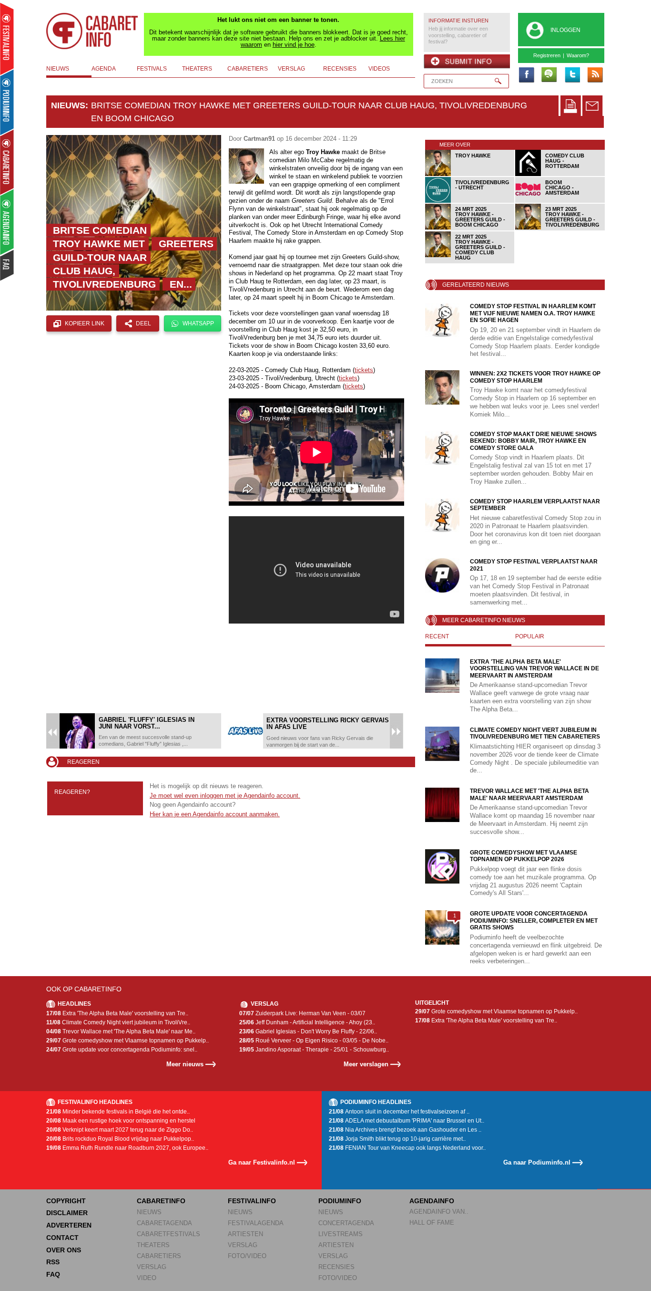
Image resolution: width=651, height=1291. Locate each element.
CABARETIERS (159, 1256)
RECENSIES (336, 1266)
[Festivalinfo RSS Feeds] (595, 75)
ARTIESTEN (245, 1234)
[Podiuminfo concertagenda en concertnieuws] (7, 102)
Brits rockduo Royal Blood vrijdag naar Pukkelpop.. (120, 1139)
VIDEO (146, 1277)
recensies (339, 68)
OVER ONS (63, 1250)
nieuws (57, 68)
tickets (364, 370)
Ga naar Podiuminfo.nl (536, 1162)
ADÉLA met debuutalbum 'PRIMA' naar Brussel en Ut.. (406, 1121)
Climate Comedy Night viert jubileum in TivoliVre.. (118, 1022)
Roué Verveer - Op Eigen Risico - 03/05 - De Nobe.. (313, 1040)
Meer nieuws (184, 1064)
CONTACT (62, 1237)
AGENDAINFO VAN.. (438, 1211)
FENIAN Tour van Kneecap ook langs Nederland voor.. (407, 1148)
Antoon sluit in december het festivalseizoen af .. (399, 1111)
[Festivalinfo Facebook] (526, 75)
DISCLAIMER (67, 1213)
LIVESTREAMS (340, 1234)
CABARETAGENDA (164, 1223)
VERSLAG (151, 1266)
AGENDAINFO (431, 1201)
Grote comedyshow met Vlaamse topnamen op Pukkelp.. (127, 1040)
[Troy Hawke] (470, 174)
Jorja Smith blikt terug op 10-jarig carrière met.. (397, 1139)
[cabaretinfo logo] (92, 31)
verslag (291, 68)
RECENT (437, 636)
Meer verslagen (366, 1064)
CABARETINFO (161, 1201)
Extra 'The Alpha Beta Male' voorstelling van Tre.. (117, 1013)
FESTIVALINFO (252, 1201)
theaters (197, 68)
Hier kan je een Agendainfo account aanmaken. (215, 814)
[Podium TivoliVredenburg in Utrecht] (470, 201)
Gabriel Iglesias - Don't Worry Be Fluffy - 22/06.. (308, 1031)
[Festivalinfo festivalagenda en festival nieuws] (7, 38)
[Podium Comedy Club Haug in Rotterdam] (560, 174)
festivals (152, 68)
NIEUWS (149, 1212)
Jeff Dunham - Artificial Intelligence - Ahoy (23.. (307, 1022)
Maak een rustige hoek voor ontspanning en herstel (120, 1121)
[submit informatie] (467, 61)
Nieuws (68, 105)
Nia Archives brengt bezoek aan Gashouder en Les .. (405, 1130)
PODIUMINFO (339, 1201)
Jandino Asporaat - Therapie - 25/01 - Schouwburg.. (314, 1049)
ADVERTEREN (69, 1225)
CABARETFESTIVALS (168, 1234)
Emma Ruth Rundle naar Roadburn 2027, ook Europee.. (127, 1148)
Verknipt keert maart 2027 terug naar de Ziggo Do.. (119, 1130)
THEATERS (153, 1245)
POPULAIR (529, 636)
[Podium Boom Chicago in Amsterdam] (560, 201)
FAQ (53, 1274)
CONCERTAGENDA (346, 1223)
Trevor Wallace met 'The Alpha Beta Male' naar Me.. (120, 1031)
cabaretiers (247, 68)
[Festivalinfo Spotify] (549, 75)
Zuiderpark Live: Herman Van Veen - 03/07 (302, 1013)
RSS (53, 1262)
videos (379, 68)
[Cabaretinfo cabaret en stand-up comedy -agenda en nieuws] (7, 161)
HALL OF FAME (431, 1222)
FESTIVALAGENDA (256, 1223)
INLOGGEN (565, 30)
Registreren (546, 55)
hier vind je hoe (294, 44)
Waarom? (578, 55)
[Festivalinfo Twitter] (572, 75)
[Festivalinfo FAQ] (7, 265)
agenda (104, 68)
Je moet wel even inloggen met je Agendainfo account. (225, 795)
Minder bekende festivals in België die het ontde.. (118, 1111)
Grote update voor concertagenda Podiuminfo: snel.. (121, 1049)
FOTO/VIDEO (247, 1256)
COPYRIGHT (66, 1201)
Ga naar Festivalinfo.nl (261, 1162)
